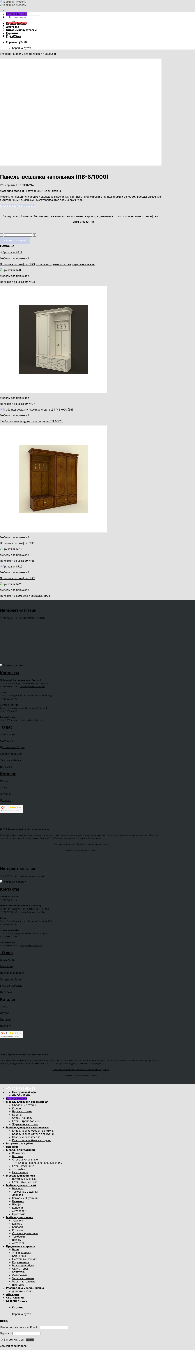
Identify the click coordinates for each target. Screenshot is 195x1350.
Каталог (8, 773)
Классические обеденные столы (33, 1130)
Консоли (17, 1207)
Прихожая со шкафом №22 (17, 578)
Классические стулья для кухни (33, 1133)
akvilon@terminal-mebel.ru (32, 618)
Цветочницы (20, 1172)
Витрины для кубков (20, 1143)
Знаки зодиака (21, 1252)
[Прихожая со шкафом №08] (10, 270)
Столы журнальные (25, 1159)
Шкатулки (18, 1284)
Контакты (9, 672)
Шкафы (16, 1204)
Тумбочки (18, 1236)
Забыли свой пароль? (14, 1345)
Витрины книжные (24, 1178)
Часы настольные (23, 1281)
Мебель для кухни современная (27, 1101)
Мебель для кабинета (20, 1175)
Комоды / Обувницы (25, 1198)
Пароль (6, 1333)
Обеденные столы (24, 1105)
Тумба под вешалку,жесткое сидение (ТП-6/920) (31, 421)
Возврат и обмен (11, 753)
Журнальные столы (25, 1124)
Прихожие (18, 1214)
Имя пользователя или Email (19, 1327)
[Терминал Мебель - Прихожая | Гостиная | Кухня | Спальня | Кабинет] (13, 3)
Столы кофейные (23, 1166)
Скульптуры (20, 1268)
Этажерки (18, 1153)
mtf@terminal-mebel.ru (31, 720)
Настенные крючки (24, 1259)
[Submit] (13, 21)
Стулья (4, 787)
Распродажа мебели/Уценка (25, 1287)
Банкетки (18, 1201)
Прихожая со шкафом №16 (17, 560)
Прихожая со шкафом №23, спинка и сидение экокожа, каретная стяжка (47, 264)
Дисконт (5, 800)
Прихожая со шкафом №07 (17, 403)
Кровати (17, 1230)
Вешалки (50, 53)
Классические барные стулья (31, 1140)
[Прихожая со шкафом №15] (53, 531)
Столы (4, 781)
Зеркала (17, 1194)
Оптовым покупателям (21, 29)
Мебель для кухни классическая (27, 1127)
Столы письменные (24, 1182)
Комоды (17, 1223)
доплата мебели (22, 1291)
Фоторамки (19, 1275)
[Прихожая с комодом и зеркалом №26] (11, 584)
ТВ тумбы (18, 1169)
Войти (30, 1340)
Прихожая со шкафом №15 (17, 543)
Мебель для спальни (19, 1217)
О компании (7, 734)
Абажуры (12, 1294)
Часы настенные (23, 1278)
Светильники (15, 1297)
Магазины (6, 740)
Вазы (15, 1249)
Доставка (12, 26)
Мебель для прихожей (27, 53)
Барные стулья (22, 1111)
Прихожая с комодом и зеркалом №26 (25, 595)
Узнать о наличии (15, 240)
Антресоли (19, 1210)
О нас (6, 727)
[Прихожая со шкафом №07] (53, 392)
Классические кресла (26, 1137)
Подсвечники (20, 1262)
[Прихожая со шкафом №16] (11, 549)
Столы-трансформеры (27, 1121)
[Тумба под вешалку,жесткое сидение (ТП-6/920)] (36, 409)
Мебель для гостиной (20, 1149)
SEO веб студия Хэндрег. (88, 850)
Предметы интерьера (20, 1246)
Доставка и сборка (12, 747)
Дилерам (6, 766)
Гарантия (12, 33)
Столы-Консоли (22, 1117)
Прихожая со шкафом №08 (17, 281)
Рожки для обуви (23, 1265)
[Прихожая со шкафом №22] (11, 566)
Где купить (13, 36)
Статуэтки (18, 1271)
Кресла (17, 1114)
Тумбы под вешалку (25, 1191)
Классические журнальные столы (40, 1162)
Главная (5, 53)
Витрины (5, 794)
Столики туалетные (25, 1233)
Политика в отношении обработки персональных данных (81, 844)
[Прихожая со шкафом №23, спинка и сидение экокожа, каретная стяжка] (11, 252)
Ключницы (19, 1255)
